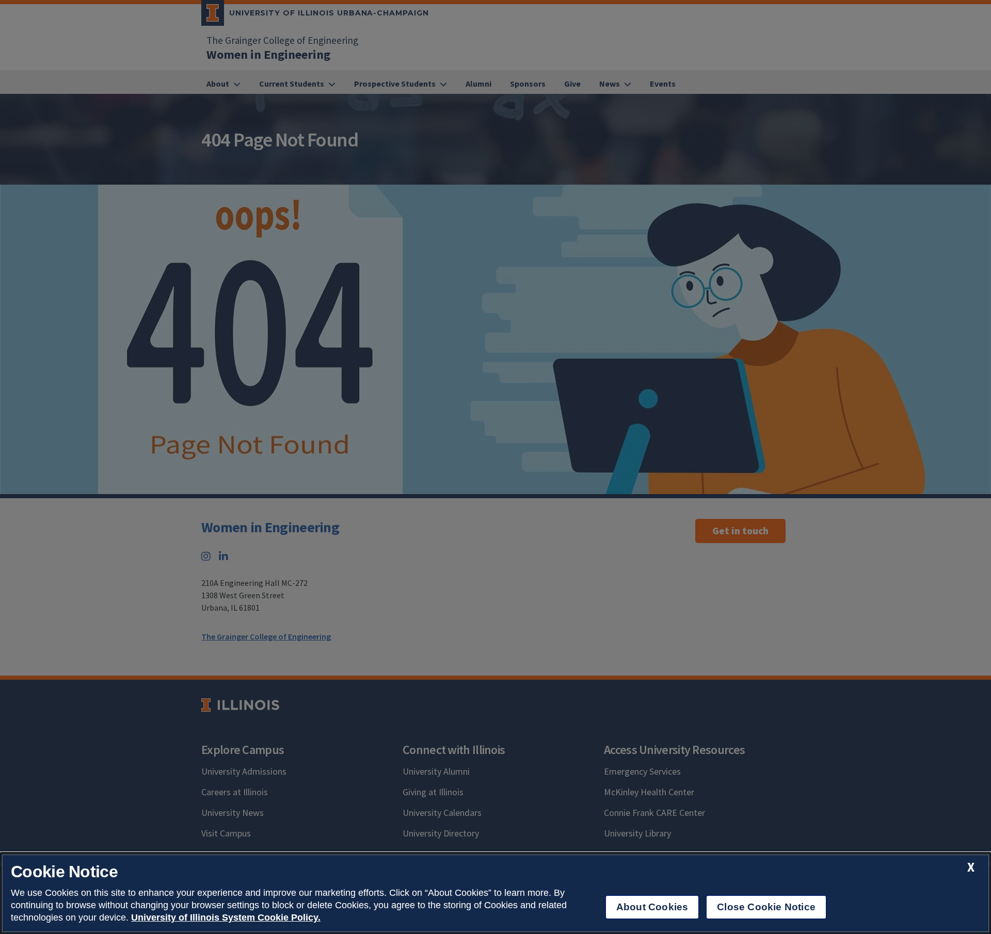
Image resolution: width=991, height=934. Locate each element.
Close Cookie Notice (766, 907)
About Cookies (652, 907)
